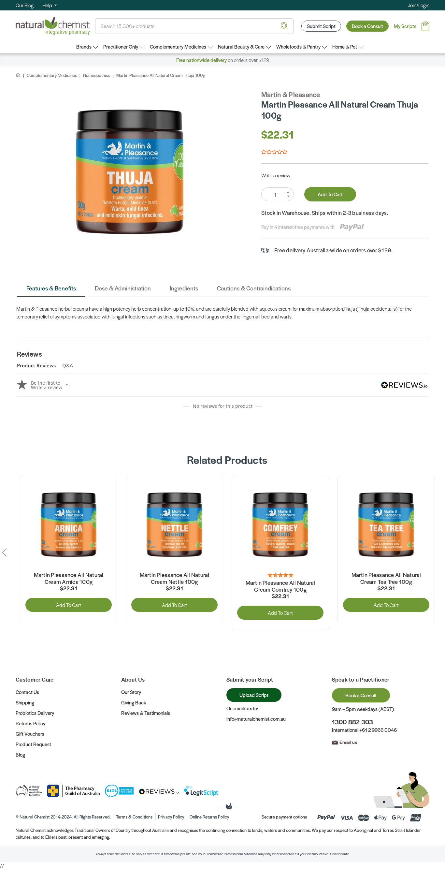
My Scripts (405, 25)
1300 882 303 (352, 721)
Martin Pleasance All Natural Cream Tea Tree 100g (386, 578)
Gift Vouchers (30, 733)
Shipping (25, 702)
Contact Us (27, 691)
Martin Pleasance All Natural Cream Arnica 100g (69, 578)
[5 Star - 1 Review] (280, 575)
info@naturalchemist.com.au (256, 718)
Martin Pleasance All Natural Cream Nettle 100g (174, 578)
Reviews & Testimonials (145, 712)
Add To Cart (330, 194)
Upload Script (253, 694)
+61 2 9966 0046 (378, 729)
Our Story (131, 691)
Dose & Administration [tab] (123, 288)
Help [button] (47, 5)
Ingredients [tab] (184, 288)
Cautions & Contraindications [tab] (254, 288)
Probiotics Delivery (35, 712)
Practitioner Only (120, 46)
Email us (348, 742)
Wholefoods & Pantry (298, 46)
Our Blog (25, 5)
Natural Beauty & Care (241, 46)
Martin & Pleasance (290, 94)
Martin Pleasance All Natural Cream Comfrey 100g (280, 586)
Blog (20, 754)
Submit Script (321, 25)
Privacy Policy (171, 817)
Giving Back (133, 702)
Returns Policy (30, 723)
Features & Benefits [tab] (51, 288)
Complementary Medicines (178, 46)
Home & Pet (344, 46)
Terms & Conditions (134, 817)
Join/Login (418, 5)
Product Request (33, 744)
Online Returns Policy (209, 817)
